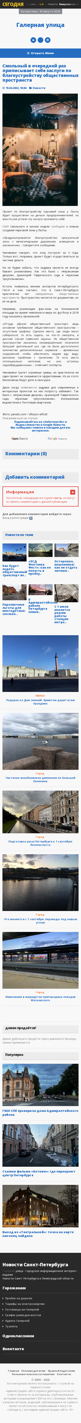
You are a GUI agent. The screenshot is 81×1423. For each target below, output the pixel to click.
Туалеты (11, 1326)
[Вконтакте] (33, 40)
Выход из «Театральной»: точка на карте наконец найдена (38, 1234)
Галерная (8, 1271)
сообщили (58, 226)
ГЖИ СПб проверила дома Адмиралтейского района (40, 1113)
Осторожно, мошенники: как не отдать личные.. (65, 565)
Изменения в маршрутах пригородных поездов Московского (40, 998)
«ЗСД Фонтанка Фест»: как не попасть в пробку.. (39, 567)
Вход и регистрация (15, 518)
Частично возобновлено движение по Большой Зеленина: (41, 779)
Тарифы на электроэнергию (25, 1304)
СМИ (5, 226)
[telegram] (40, 40)
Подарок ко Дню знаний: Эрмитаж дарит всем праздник (40, 701)
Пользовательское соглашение (33, 1374)
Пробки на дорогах (18, 1298)
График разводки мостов (23, 1315)
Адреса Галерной (17, 1320)
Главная (13, 1370)
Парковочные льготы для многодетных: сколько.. (14, 609)
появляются (29, 387)
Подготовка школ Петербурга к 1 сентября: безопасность (40, 843)
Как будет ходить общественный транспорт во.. (14, 570)
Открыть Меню (42, 53)
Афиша (40, 695)
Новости (39, 88)
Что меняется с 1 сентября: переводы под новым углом (40, 920)
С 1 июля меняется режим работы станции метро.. (62, 614)
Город (40, 773)
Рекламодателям (33, 1370)
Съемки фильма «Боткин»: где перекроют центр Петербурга (38, 1173)
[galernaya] (47, 40)
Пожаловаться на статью (20, 418)
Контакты (64, 1374)
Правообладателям (61, 1370)
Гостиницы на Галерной (22, 1309)
